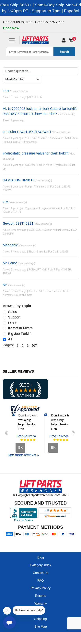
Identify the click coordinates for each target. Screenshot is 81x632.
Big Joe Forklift (19, 334)
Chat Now (11, 28)
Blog (40, 557)
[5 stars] (34, 440)
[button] (7, 433)
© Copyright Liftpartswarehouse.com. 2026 (40, 495)
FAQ (40, 580)
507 (34, 345)
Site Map (40, 626)
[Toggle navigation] (11, 40)
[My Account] (63, 40)
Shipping (40, 619)
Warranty (40, 603)
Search (64, 51)
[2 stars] (24, 440)
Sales (12, 312)
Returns (40, 595)
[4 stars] (31, 440)
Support (14, 317)
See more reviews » (23, 455)
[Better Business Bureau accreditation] (23, 514)
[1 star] (21, 440)
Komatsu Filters (20, 328)
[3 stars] (27, 440)
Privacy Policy (41, 588)
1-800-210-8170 (47, 22)
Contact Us (40, 573)
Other (12, 323)
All (10, 339)
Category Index (40, 565)
